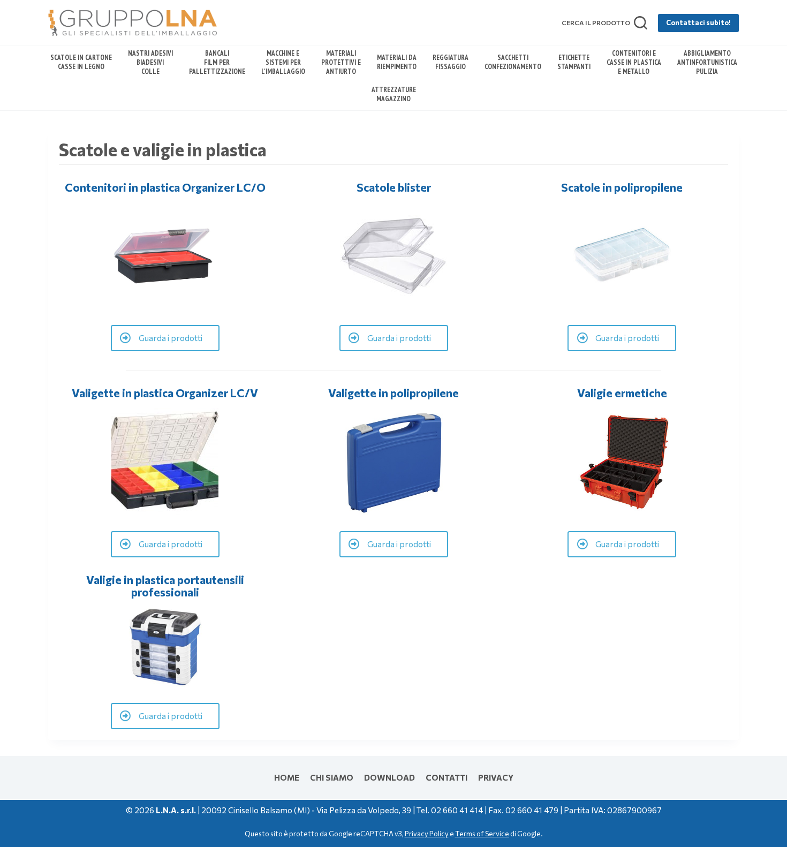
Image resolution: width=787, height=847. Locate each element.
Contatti (446, 777)
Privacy (495, 777)
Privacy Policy (427, 833)
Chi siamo (331, 777)
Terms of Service (482, 833)
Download (389, 777)
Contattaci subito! (698, 22)
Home (286, 777)
